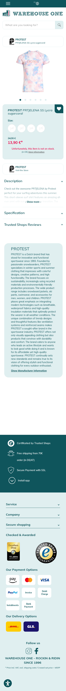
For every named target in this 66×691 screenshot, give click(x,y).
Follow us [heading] (33, 643)
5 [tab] (40, 100)
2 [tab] (25, 100)
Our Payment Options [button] (22, 570)
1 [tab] (20, 100)
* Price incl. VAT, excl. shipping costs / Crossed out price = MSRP (32, 668)
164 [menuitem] (31, 128)
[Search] (59, 25)
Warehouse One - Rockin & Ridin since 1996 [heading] (32, 660)
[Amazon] (12, 580)
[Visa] (44, 580)
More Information (36, 152)
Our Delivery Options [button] (21, 616)
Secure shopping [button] (18, 525)
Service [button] (11, 504)
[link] (28, 653)
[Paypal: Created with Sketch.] (12, 593)
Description (13, 181)
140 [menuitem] (12, 128)
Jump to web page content (14, 1)
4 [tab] (35, 100)
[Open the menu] (8, 3)
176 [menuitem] (41, 128)
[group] (33, 443)
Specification (14, 213)
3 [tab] (30, 100)
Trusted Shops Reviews (22, 224)
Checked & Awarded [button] (20, 535)
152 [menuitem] (21, 128)
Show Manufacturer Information (29, 370)
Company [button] (13, 514)
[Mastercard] (28, 580)
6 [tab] (45, 100)
